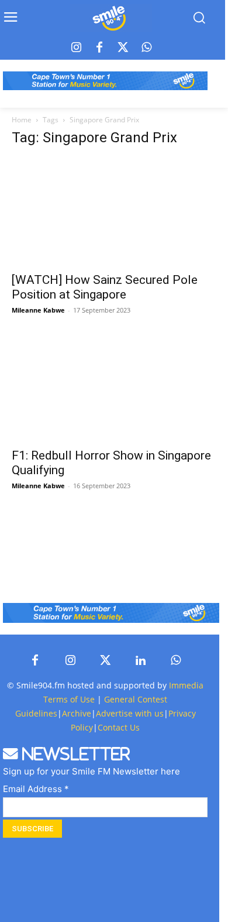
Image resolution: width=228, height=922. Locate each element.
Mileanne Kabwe (38, 310)
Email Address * (36, 788)
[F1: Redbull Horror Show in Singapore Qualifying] (120, 387)
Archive (76, 713)
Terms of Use (69, 699)
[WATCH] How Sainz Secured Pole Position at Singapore (105, 287)
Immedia (186, 685)
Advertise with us (130, 713)
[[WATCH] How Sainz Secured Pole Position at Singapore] (120, 211)
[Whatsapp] (146, 48)
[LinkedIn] (140, 661)
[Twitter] (122, 48)
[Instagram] (76, 48)
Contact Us (119, 727)
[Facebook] (99, 48)
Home (22, 120)
